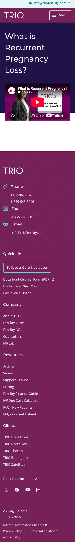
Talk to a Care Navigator (27, 267)
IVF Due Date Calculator (21, 400)
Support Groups (16, 380)
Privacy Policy (12, 531)
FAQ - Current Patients (20, 414)
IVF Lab (8, 343)
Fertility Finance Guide (20, 393)
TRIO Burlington (15, 457)
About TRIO (12, 316)
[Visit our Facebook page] (16, 489)
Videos (8, 373)
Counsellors (12, 336)
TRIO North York (15, 444)
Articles (9, 366)
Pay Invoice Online (17, 293)
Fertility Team (13, 323)
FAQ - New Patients (18, 407)
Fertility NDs (12, 329)
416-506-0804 (21, 195)
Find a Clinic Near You (20, 286)
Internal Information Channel (23, 525)
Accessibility (11, 537)
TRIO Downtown (15, 437)
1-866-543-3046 (22, 201)
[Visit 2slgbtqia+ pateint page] (38, 489)
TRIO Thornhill (14, 451)
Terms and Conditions (43, 531)
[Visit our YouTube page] (28, 489)
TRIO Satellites (14, 464)
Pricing (8, 387)
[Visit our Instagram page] (6, 489)
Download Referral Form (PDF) (26, 279)
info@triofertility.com (50, 3)
